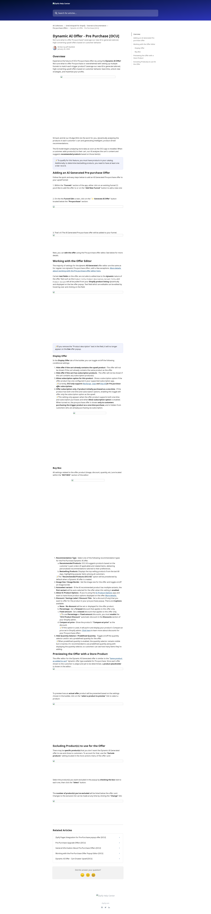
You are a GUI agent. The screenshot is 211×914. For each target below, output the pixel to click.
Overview (136, 34)
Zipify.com (105, 903)
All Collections (58, 26)
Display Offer (139, 48)
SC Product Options (103, 593)
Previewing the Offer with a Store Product (143, 56)
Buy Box (138, 52)
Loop (94, 383)
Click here (86, 630)
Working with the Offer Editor (144, 44)
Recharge (87, 383)
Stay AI (103, 383)
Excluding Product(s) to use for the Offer (144, 63)
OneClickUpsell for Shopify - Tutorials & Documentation (86, 26)
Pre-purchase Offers (60, 28)
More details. (111, 595)
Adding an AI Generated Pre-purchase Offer (144, 39)
